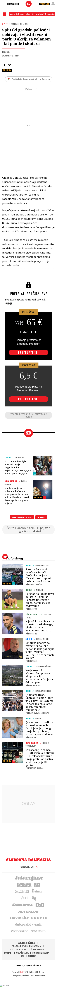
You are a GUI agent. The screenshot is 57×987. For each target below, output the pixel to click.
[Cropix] (39, 918)
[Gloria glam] (34, 898)
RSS (22, 956)
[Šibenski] (38, 931)
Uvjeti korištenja (26, 942)
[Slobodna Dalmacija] (29, 4)
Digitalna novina (40, 952)
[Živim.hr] (37, 891)
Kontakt (8, 952)
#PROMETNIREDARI (21, 517)
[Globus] (22, 891)
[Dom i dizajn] (40, 904)
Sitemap (32, 956)
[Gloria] (24, 898)
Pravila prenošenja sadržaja (26, 946)
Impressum (38, 949)
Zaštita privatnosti (19, 949)
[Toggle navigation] (4, 4)
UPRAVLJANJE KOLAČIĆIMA (28, 965)
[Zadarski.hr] (19, 931)
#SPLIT (41, 517)
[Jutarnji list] (28, 878)
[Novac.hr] (19, 918)
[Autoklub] (28, 911)
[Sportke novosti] (37, 884)
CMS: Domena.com (37, 975)
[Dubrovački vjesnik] (28, 924)
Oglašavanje (22, 952)
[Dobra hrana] (22, 904)
